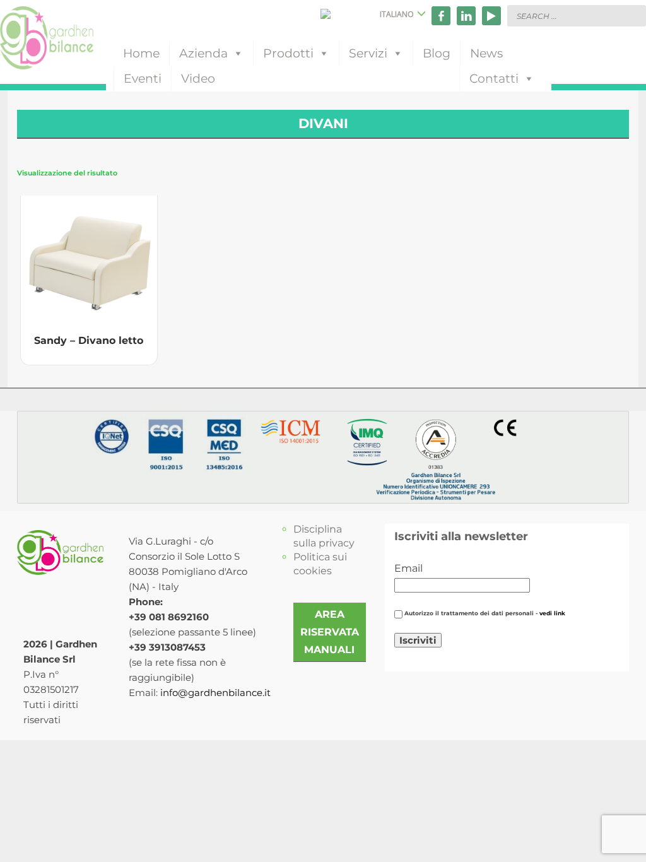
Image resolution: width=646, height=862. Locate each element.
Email (408, 568)
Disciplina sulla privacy (324, 536)
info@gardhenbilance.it (215, 693)
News (486, 53)
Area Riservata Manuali (329, 632)
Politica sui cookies (320, 564)
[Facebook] (441, 15)
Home (141, 53)
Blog (436, 53)
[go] (633, 15)
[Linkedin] (466, 15)
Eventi (143, 78)
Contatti (494, 78)
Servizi (368, 53)
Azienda (203, 53)
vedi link (552, 613)
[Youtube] (491, 15)
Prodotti (288, 53)
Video (198, 78)
